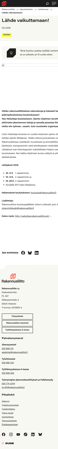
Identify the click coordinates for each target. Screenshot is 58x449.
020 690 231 (8, 349)
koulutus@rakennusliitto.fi (43, 193)
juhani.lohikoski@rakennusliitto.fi (18, 208)
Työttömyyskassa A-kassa (17, 330)
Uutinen (6, 35)
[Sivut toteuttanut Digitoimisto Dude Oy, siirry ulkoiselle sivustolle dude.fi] (8, 444)
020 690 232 (8, 363)
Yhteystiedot (17, 316)
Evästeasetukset (10, 425)
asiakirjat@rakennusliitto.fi (15, 353)
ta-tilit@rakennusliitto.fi (13, 388)
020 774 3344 (8, 384)
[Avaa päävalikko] (54, 3)
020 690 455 (8, 373)
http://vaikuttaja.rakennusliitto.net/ (32, 216)
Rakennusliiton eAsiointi (17, 323)
